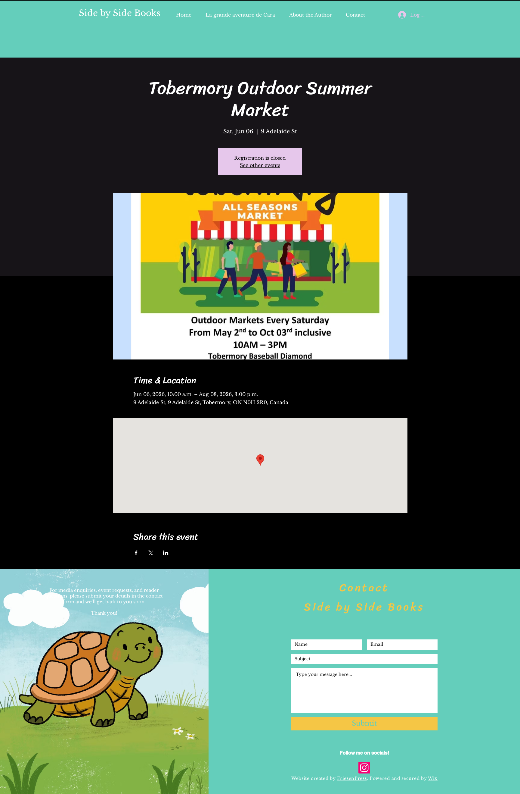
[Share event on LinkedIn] (166, 553)
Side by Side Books (119, 13)
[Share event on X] (151, 553)
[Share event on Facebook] (136, 553)
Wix (433, 778)
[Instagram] (364, 768)
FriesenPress (352, 778)
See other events (260, 165)
